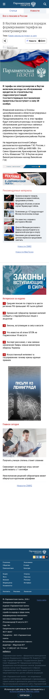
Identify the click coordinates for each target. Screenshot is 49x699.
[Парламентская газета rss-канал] (34, 557)
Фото (5, 577)
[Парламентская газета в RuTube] (46, 557)
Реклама (16, 591)
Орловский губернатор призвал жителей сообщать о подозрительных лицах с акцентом (24, 316)
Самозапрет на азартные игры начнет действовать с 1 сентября (21, 468)
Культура (27, 568)
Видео (5, 574)
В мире (26, 565)
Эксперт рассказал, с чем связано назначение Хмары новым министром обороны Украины (21, 345)
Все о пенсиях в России (15, 16)
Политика (6, 562)
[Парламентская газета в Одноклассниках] (43, 557)
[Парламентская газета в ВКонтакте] (37, 557)
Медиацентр (7, 583)
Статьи (13, 10)
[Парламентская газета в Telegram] (40, 557)
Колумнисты (7, 586)
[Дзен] (41, 41)
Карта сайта (41, 600)
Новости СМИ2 (24, 246)
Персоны (27, 577)
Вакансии (27, 591)
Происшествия (8, 568)
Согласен (24, 695)
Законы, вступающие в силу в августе (25, 325)
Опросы (27, 574)
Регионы (27, 580)
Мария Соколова (12, 47)
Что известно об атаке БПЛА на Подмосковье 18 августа (20, 334)
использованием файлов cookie (24, 691)
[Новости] (31, 41)
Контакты (6, 591)
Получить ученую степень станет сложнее (23, 460)
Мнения (6, 580)
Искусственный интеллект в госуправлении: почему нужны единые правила (21, 357)
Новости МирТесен (24, 252)
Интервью (27, 583)
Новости (34, 10)
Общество (6, 565)
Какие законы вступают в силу (22, 36)
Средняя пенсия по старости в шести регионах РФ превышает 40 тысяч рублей (23, 305)
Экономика (28, 562)
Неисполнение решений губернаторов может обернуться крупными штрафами (24, 477)
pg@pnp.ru (7, 651)
